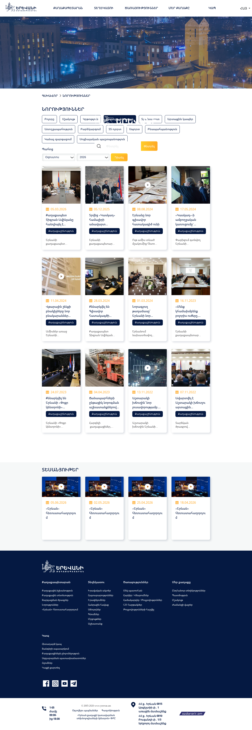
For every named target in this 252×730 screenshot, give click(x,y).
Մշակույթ (68, 119)
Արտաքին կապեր (180, 119)
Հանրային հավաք (98, 604)
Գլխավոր (50, 95)
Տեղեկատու (103, 8)
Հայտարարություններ (100, 595)
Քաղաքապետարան (68, 8)
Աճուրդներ (94, 609)
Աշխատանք (95, 623)
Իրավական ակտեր (99, 590)
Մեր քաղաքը (179, 8)
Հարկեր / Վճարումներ (136, 595)
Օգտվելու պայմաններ (85, 710)
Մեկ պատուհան (132, 590)
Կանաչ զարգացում (58, 139)
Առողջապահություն (58, 129)
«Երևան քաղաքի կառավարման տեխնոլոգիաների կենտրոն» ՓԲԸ (96, 716)
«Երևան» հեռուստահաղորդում (60, 609)
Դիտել (119, 157)
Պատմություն (180, 595)
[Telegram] (73, 683)
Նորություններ (76, 95)
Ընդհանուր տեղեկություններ (188, 590)
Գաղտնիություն (111, 710)
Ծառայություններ (141, 8)
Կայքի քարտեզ (51, 667)
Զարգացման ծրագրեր (55, 600)
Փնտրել (149, 146)
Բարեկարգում (91, 129)
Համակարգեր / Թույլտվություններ (142, 600)
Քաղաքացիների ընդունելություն (60, 653)
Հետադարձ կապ (52, 644)
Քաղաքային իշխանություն (57, 590)
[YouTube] (65, 683)
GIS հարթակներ (132, 604)
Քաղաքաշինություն (61, 231)
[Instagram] (55, 683)
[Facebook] (46, 683)
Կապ (212, 8)
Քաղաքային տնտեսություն (57, 595)
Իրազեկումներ (96, 600)
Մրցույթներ (94, 619)
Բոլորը (49, 119)
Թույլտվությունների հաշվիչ (138, 609)
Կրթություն (90, 119)
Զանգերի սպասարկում (55, 648)
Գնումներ (93, 614)
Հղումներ (47, 663)
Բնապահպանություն (162, 129)
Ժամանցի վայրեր (182, 604)
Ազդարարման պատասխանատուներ (64, 658)
